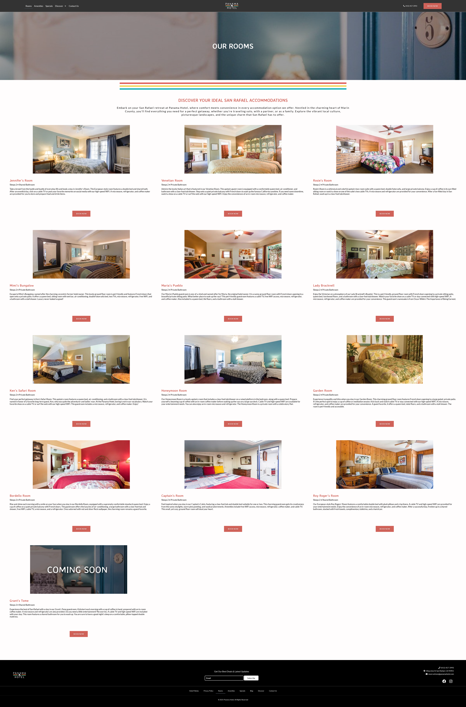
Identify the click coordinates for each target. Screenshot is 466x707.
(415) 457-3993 (447, 668)
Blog (251, 691)
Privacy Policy (208, 691)
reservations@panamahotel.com (441, 674)
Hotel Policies (194, 691)
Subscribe (251, 678)
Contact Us (74, 6)
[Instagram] (451, 681)
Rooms (29, 6)
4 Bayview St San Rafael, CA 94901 (440, 671)
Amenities (38, 6)
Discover (59, 6)
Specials (49, 6)
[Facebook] (444, 681)
